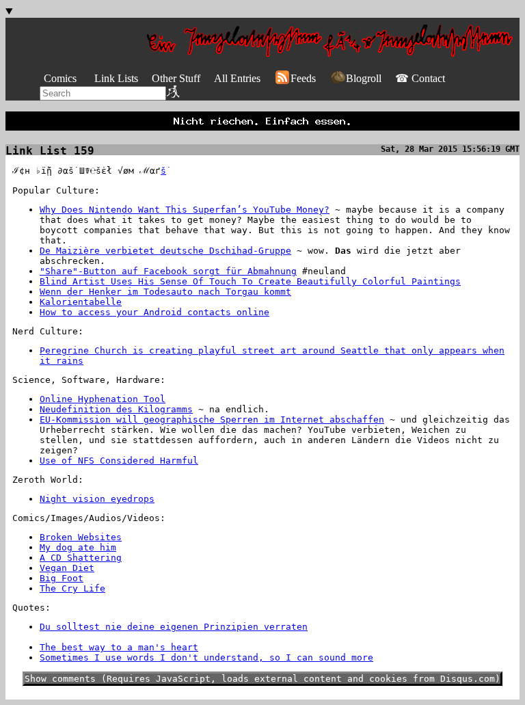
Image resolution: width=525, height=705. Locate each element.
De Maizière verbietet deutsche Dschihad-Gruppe (165, 250)
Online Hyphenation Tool (102, 399)
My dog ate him (78, 547)
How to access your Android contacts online (154, 312)
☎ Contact (420, 78)
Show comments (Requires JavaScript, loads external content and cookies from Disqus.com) (262, 679)
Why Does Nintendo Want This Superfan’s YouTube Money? (184, 209)
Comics (60, 78)
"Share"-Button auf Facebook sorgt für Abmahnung (168, 271)
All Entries (237, 78)
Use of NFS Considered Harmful (119, 460)
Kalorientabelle (81, 302)
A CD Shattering (81, 558)
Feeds (303, 78)
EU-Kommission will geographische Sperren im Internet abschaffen (212, 419)
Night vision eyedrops (97, 499)
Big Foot (61, 578)
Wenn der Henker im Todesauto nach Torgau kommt (165, 292)
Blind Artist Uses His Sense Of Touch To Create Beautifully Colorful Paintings (250, 281)
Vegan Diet (67, 568)
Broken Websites (81, 537)
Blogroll (363, 78)
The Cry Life (72, 588)
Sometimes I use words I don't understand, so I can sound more (206, 657)
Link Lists (116, 78)
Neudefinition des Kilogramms (116, 409)
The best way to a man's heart (119, 647)
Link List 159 (49, 150)
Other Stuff (176, 78)
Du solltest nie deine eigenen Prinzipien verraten (174, 627)
